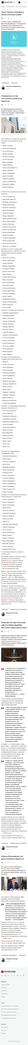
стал (12, 577)
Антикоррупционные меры (8, 1015)
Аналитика (4, 990)
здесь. (10, 833)
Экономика (4, 993)
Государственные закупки (8, 1018)
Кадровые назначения (9, 955)
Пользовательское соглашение (10, 1006)
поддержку (14, 641)
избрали (16, 946)
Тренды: (3, 6)
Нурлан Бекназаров (15, 581)
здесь (8, 554)
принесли (4, 573)
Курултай (5, 609)
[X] (14, 18)
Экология (14, 83)
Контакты (4, 1030)
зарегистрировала (7, 598)
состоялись (4, 588)
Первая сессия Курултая (18, 609)
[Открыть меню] (25, 2)
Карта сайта (4, 1027)
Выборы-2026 (11, 6)
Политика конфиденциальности (10, 1009)
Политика (4, 987)
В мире (3, 996)
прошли (23, 592)
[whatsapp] (5, 18)
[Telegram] (8, 18)
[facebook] (11, 975)
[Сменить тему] (20, 2)
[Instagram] (2, 18)
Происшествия (5, 984)
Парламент (5, 83)
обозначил (4, 566)
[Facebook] (11, 18)
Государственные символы (8, 1012)
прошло (9, 560)
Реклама (3, 1033)
